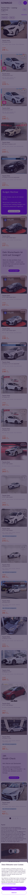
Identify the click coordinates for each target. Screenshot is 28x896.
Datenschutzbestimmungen (9, 883)
